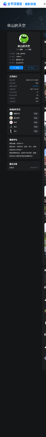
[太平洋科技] (12, 4)
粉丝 (28, 50)
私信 (32, 68)
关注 (19, 50)
